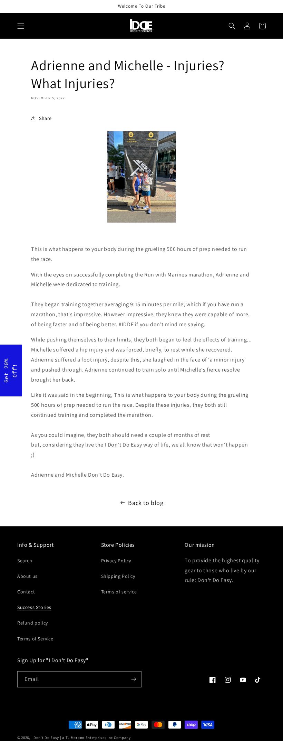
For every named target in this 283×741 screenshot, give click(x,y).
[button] (20, 26)
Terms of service (119, 592)
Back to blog (145, 503)
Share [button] (45, 118)
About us (27, 576)
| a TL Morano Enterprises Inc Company (95, 737)
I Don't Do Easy (45, 737)
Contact (26, 592)
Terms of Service (35, 639)
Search (24, 560)
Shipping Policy (118, 576)
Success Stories (34, 607)
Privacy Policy (116, 560)
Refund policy (32, 623)
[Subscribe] (133, 679)
